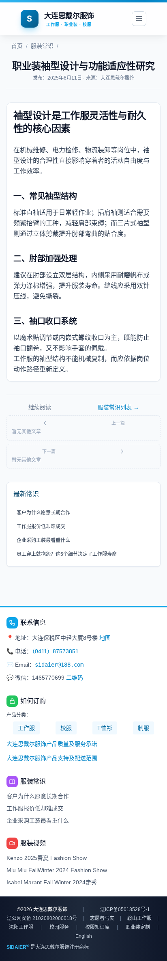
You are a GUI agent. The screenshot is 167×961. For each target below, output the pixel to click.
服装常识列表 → (118, 407)
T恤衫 (104, 728)
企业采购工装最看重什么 (43, 540)
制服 (143, 728)
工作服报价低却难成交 (41, 526)
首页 (17, 46)
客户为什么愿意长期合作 (43, 513)
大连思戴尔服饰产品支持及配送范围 (51, 758)
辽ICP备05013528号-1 (125, 909)
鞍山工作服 (139, 918)
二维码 (74, 677)
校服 (66, 728)
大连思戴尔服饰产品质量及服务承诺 (51, 744)
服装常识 (42, 46)
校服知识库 (97, 927)
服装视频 (32, 843)
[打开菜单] (139, 18)
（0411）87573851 (55, 651)
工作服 (26, 728)
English (83, 936)
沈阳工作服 (21, 927)
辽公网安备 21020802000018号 (42, 918)
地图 (105, 638)
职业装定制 (138, 927)
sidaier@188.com (59, 664)
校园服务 (59, 927)
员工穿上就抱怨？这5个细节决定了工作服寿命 (67, 554)
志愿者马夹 (102, 918)
